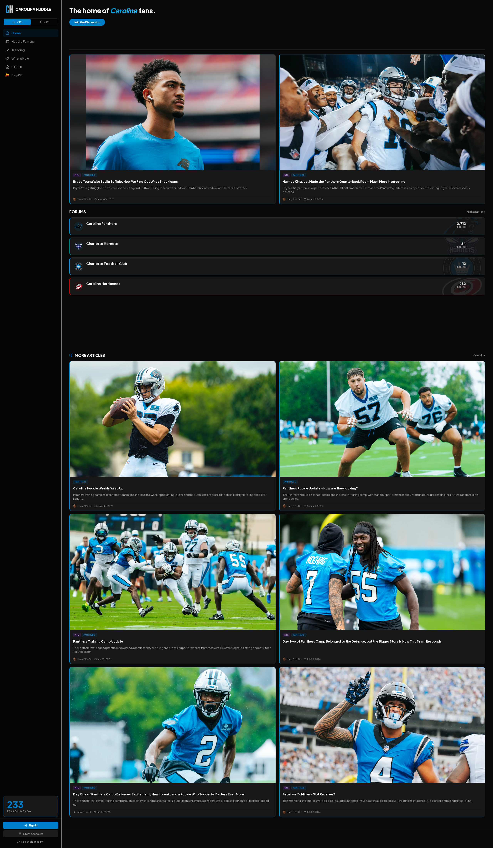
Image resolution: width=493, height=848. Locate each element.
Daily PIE (17, 75)
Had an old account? (32, 841)
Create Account (33, 833)
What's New (20, 58)
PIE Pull (17, 67)
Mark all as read (476, 211)
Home (16, 33)
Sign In (33, 825)
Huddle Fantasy (23, 41)
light (46, 21)
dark (19, 21)
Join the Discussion (87, 22)
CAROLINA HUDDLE (33, 9)
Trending (18, 50)
